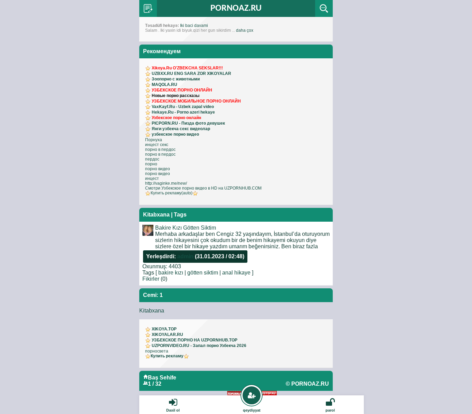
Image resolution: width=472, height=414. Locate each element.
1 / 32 (154, 384)
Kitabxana (151, 311)
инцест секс (156, 144)
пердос (152, 159)
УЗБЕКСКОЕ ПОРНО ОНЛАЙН (182, 90)
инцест (152, 178)
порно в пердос (160, 149)
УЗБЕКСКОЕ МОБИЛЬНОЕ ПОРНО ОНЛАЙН (196, 101)
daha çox (244, 30)
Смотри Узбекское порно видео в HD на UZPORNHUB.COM (203, 188)
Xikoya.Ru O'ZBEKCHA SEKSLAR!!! (187, 68)
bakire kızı (170, 273)
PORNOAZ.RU (236, 8)
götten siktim (202, 273)
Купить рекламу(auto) (171, 193)
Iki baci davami (194, 25)
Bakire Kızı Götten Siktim (185, 228)
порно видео (157, 168)
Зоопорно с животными (176, 79)
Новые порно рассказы (175, 95)
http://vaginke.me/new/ (166, 183)
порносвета (156, 351)
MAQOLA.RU (164, 84)
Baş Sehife (162, 378)
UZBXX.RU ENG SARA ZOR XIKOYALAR (191, 73)
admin (185, 256)
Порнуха (153, 139)
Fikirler (150, 279)
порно (151, 164)
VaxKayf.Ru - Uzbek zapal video (183, 106)
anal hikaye (236, 273)
